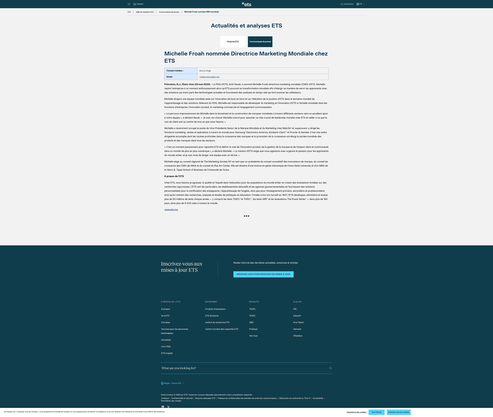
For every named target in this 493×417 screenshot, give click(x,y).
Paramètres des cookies (171, 401)
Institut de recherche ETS (217, 322)
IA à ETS (165, 316)
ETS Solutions (212, 316)
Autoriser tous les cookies (398, 412)
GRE (251, 322)
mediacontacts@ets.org (209, 77)
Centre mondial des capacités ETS (221, 329)
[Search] (330, 368)
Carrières (165, 322)
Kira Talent (298, 322)
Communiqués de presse (260, 42)
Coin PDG (165, 346)
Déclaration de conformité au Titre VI (294, 398)
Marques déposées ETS (205, 398)
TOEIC (252, 316)
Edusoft (297, 316)
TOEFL (252, 309)
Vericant (297, 329)
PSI (294, 309)
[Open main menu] (128, 4)
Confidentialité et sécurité (182, 398)
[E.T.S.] (246, 4)
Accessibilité (318, 398)
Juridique (165, 398)
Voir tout (253, 336)
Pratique (253, 329)
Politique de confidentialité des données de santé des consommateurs (247, 398)
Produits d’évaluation (215, 309)
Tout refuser (377, 412)
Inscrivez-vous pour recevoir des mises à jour (263, 274)
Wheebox (297, 336)
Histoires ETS (233, 42)
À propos (165, 309)
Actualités (166, 340)
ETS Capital (167, 353)
